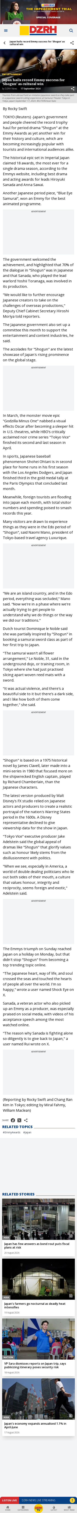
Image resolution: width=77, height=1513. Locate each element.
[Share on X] (19, 1120)
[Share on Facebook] (13, 1120)
